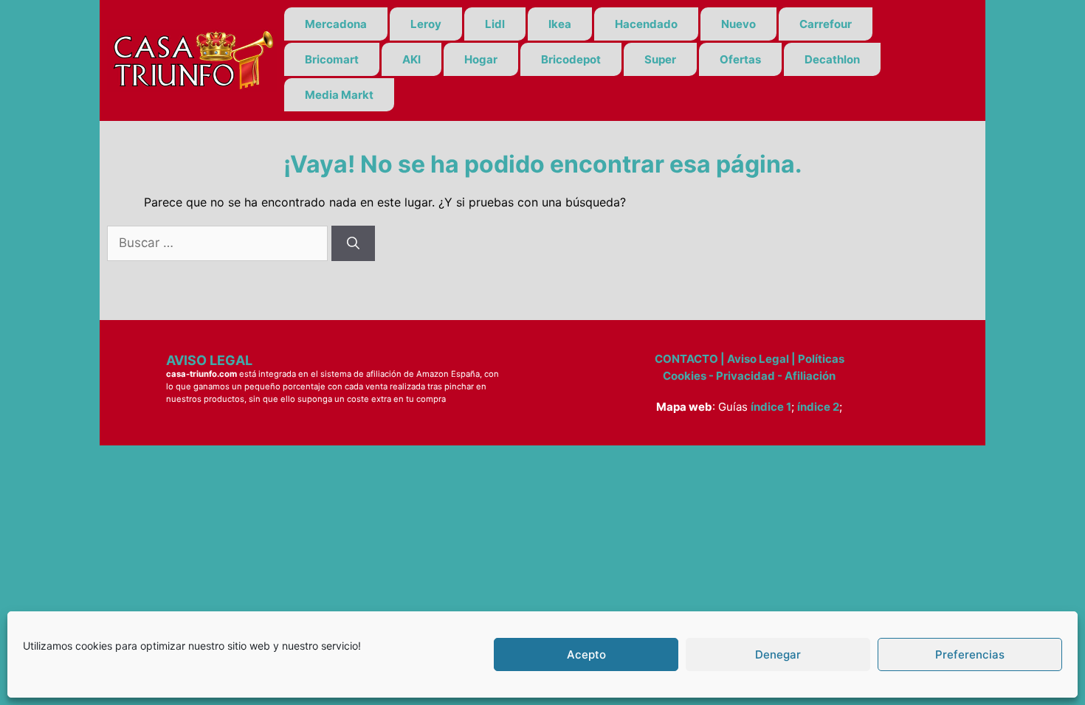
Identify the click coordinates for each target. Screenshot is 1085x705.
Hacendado (646, 24)
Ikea (559, 24)
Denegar (778, 654)
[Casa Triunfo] (192, 59)
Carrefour (825, 24)
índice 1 (771, 407)
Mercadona (336, 24)
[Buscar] (353, 243)
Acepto (586, 654)
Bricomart (332, 59)
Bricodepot (571, 59)
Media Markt (339, 95)
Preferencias (970, 654)
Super (660, 59)
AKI (411, 59)
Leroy (425, 24)
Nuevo (738, 24)
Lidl (495, 24)
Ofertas (740, 59)
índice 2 (818, 407)
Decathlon (832, 59)
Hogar (480, 59)
